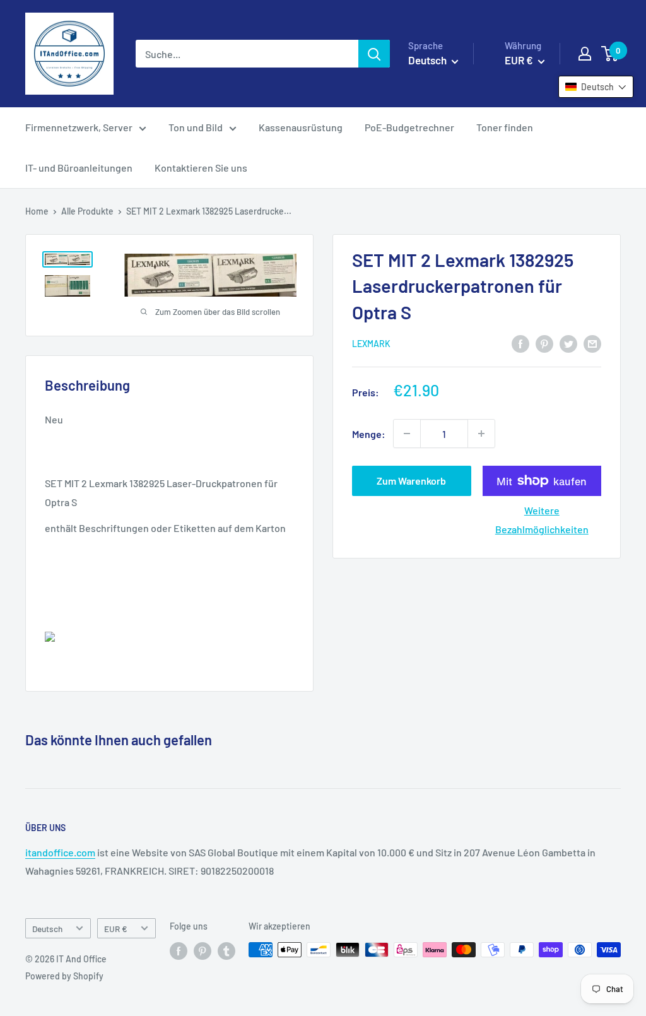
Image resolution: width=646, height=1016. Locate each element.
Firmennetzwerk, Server (78, 127)
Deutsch (47, 928)
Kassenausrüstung (301, 127)
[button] (596, 86)
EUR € (115, 928)
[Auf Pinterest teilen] (544, 343)
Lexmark (371, 343)
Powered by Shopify (64, 976)
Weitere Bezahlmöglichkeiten (542, 519)
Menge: (368, 434)
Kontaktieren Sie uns (201, 168)
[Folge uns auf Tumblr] (226, 951)
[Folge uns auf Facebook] (178, 951)
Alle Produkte (87, 211)
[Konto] (584, 54)
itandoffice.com (60, 852)
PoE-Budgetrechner (409, 127)
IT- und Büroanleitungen (78, 168)
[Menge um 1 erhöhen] (481, 433)
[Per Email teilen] (592, 343)
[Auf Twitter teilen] (568, 343)
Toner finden (504, 127)
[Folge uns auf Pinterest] (202, 951)
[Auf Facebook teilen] (520, 343)
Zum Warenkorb (411, 481)
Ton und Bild (195, 127)
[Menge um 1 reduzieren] (407, 433)
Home (37, 211)
